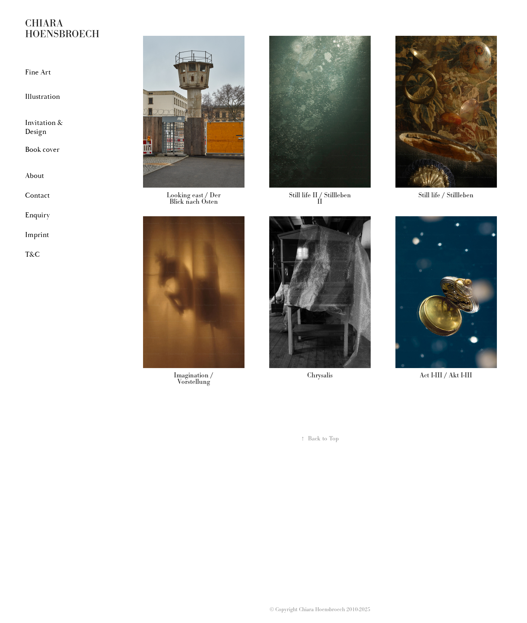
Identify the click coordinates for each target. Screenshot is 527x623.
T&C (32, 254)
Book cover (42, 149)
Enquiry (37, 215)
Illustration (42, 96)
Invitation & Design (44, 127)
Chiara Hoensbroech (62, 28)
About (34, 175)
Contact (37, 195)
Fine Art (38, 72)
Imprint (37, 234)
